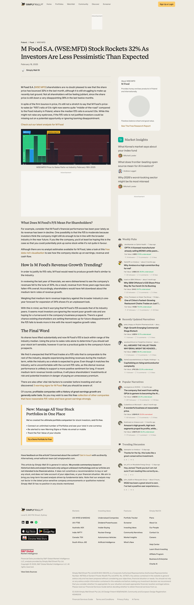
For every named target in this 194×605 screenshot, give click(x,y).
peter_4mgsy (128, 324)
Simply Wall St (33, 70)
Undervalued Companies (108, 518)
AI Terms (135, 599)
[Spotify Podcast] (36, 522)
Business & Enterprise (158, 559)
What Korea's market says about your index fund (137, 148)
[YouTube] (31, 522)
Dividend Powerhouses (107, 523)
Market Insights (130, 537)
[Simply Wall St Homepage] (32, 4)
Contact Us (154, 532)
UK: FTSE (76, 523)
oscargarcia (128, 387)
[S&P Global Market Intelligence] (29, 552)
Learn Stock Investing (158, 549)
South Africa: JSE (79, 542)
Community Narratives (133, 532)
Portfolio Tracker (131, 518)
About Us (153, 523)
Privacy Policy (123, 599)
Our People (154, 528)
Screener (128, 523)
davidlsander (129, 244)
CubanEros (128, 405)
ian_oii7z (127, 465)
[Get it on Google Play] (47, 531)
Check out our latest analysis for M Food (42, 124)
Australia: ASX (78, 528)
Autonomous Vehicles (107, 537)
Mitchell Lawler (129, 155)
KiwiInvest (127, 422)
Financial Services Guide (82, 599)
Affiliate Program (156, 554)
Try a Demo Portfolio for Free (40, 439)
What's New (129, 542)
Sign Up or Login (166, 4)
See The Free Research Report (136, 126)
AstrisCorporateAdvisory (132, 360)
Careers (152, 537)
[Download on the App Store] (29, 531)
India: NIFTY (77, 532)
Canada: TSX (77, 537)
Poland (24, 42)
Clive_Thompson (130, 297)
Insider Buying (104, 528)
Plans (151, 518)
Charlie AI (153, 564)
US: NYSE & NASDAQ (81, 518)
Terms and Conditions (105, 599)
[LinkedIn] (23, 522)
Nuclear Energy (104, 532)
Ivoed (126, 279)
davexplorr (127, 450)
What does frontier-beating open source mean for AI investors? (138, 164)
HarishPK (127, 262)
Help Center (154, 544)
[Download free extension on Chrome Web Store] (34, 538)
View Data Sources (29, 572)
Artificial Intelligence (106, 542)
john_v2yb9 (128, 480)
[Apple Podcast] (40, 522)
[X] (27, 522)
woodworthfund (129, 342)
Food (32, 42)
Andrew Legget (129, 171)
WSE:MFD (40, 87)
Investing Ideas (130, 528)
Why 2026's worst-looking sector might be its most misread (138, 179)
